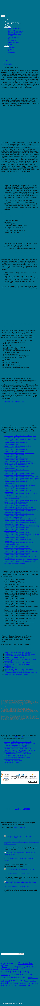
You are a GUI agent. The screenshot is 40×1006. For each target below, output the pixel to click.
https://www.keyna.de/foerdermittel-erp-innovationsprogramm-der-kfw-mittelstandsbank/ (18, 460)
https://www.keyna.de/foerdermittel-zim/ (16, 554)
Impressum (11, 51)
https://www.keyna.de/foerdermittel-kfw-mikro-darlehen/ (21, 476)
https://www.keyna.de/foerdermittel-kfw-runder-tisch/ (20, 509)
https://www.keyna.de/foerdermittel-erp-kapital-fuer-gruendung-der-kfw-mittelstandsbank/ (19, 463)
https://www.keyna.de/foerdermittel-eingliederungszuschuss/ (15, 455)
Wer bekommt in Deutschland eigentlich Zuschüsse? (19, 669)
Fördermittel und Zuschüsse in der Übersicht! (17, 662)
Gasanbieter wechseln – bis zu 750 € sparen (17, 747)
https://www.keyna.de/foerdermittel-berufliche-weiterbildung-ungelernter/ (18, 447)
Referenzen (11, 49)
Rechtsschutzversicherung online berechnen (17, 757)
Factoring (32, 972)
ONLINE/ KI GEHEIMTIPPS (12, 23)
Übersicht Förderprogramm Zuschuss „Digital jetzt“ (17, 886)
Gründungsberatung (15, 977)
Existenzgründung (13, 42)
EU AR (6, 25)
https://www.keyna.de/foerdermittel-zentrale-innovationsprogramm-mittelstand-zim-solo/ (17, 547)
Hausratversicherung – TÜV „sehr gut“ (16, 755)
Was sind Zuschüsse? (10, 667)
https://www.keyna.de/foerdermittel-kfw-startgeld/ (19, 514)
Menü (2, 16)
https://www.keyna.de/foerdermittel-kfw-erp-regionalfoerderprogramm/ (17, 497)
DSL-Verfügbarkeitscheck (12, 759)
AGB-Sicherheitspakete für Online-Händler (17, 745)
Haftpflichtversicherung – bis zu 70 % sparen (17, 753)
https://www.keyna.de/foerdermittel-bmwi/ (16, 449)
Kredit (18, 980)
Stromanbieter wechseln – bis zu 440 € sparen (17, 748)
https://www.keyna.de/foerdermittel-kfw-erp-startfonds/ (20, 500)
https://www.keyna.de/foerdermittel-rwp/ (16, 537)
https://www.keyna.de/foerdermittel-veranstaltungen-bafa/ (21, 551)
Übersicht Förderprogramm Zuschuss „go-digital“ (17, 873)
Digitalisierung (21, 967)
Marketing (11, 35)
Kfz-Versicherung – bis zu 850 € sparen (16, 752)
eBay (31, 967)
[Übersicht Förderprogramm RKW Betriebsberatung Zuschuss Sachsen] (21, 854)
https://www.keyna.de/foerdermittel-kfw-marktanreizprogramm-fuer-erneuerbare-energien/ (18, 506)
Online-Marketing (13, 37)
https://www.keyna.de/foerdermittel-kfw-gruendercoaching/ (21, 478)
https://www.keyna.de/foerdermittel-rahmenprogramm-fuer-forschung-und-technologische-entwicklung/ (21, 535)
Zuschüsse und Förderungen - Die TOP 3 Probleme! (19, 654)
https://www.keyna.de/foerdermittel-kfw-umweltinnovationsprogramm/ (16, 516)
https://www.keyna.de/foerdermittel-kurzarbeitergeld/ (19, 519)
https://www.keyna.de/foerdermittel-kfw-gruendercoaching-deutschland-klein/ (16, 503)
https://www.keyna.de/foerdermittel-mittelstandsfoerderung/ (21, 526)
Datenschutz (11, 52)
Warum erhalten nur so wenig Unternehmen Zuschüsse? (20, 672)
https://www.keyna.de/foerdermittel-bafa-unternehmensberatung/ (16, 443)
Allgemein (6, 964)
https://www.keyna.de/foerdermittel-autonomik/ (18, 475)
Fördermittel (11, 30)
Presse (10, 44)
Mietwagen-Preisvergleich (12, 762)
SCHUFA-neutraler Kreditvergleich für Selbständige (19, 743)
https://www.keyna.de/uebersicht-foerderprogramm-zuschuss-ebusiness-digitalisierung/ (19, 562)
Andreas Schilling (22, 809)
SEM (4, 985)
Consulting (12, 966)
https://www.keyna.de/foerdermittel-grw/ (16, 488)
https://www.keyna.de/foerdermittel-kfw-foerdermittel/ (20, 480)
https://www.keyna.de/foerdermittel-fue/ (16, 487)
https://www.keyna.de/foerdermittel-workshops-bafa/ (19, 549)
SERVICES (7, 27)
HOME (6, 20)
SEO (12, 985)
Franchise (6, 975)
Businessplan (12, 40)
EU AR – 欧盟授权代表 (15, 32)
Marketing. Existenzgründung (27, 983)
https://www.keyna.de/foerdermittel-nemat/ (16, 527)
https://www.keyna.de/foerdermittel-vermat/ (17, 553)
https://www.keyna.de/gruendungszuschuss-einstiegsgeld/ (21, 559)
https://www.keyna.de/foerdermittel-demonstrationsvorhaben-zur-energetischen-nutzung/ (19, 452)
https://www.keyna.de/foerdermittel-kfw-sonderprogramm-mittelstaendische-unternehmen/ (21, 511)
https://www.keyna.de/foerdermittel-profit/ (16, 532)
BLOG (6, 21)
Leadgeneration (12, 39)
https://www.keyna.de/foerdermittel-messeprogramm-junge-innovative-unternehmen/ (20, 523)
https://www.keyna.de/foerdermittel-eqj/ (16, 458)
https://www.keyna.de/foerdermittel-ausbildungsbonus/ (20, 473)
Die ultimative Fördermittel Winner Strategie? (17, 656)
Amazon (15, 963)
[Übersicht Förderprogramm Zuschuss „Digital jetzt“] (20, 882)
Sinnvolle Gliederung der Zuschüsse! (15, 671)
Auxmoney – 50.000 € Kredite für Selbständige (18, 742)
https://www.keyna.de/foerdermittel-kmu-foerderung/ (19, 485)
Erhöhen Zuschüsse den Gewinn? (14, 657)
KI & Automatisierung (14, 28)
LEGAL (6, 46)
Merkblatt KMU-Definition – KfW (14, 402)
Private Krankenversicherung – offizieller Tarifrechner (20, 750)
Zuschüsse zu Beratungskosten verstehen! (16, 674)
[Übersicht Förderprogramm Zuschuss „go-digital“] (19, 869)
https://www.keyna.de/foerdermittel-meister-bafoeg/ (19, 520)
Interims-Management (14, 34)
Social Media (23, 985)
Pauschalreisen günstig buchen (13, 760)
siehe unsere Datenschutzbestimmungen (26, 737)
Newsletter (11, 47)
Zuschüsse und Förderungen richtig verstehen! (18, 652)
